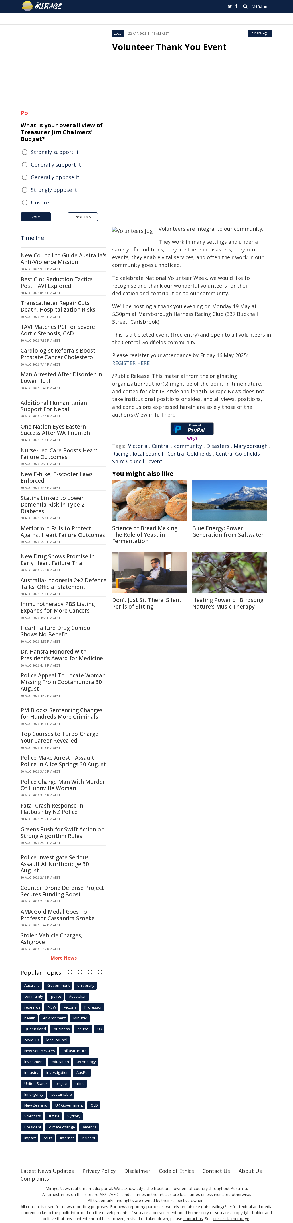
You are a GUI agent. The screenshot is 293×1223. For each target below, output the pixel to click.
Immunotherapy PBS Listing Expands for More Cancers (58, 607)
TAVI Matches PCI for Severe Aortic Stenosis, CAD (58, 330)
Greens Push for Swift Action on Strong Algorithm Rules (62, 833)
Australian (78, 996)
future (54, 1116)
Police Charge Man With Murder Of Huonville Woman (63, 785)
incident (88, 1137)
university (85, 985)
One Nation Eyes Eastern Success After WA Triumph (55, 430)
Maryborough (251, 445)
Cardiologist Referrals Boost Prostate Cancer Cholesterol (58, 354)
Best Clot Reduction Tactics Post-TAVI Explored (57, 283)
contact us (193, 1218)
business (62, 1028)
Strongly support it (55, 152)
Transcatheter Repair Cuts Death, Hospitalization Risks (58, 306)
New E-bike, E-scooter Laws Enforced (57, 477)
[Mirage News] (44, 6)
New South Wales (39, 1050)
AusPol (82, 1072)
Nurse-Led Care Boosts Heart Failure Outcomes (59, 454)
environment (54, 1018)
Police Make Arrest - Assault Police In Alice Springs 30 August (63, 761)
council (84, 1028)
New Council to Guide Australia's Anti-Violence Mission (63, 259)
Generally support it (56, 164)
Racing (120, 453)
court (47, 1137)
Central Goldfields (189, 453)
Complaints (35, 1178)
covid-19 (31, 1039)
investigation (57, 1072)
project (62, 1083)
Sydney (73, 1116)
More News (64, 958)
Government (58, 985)
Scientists (32, 1116)
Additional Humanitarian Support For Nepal (54, 406)
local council (148, 453)
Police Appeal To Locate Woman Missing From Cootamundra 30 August (63, 682)
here (169, 414)
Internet (67, 1137)
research (32, 1007)
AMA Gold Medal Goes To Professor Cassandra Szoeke (58, 915)
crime (80, 1083)
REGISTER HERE (131, 363)
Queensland (35, 1028)
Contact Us (216, 1170)
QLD (94, 1105)
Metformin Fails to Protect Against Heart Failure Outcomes (63, 532)
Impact (30, 1137)
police (56, 996)
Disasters (217, 445)
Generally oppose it (55, 177)
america (90, 1127)
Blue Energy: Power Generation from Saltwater (228, 531)
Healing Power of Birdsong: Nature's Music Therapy (228, 603)
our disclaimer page (231, 1218)
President (32, 1127)
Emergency (33, 1094)
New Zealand (35, 1105)
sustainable (61, 1094)
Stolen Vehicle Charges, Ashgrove (51, 939)
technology (86, 1061)
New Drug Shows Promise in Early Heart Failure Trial (58, 560)
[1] (226, 1206)
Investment (34, 1061)
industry (31, 1072)
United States (36, 1083)
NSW (52, 1007)
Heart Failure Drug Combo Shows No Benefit (55, 631)
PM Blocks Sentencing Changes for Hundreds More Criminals (61, 713)
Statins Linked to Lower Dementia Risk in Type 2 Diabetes (52, 504)
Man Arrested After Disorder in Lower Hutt (61, 378)
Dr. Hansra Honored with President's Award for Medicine (62, 655)
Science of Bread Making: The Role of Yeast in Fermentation (145, 534)
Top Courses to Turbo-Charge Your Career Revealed (59, 737)
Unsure (40, 202)
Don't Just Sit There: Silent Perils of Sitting (146, 603)
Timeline (32, 238)
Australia (32, 985)
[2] (231, 1206)
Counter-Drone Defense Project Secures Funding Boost (62, 891)
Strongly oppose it (54, 189)
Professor (93, 1007)
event (155, 461)
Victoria (137, 445)
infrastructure (75, 1050)
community (188, 445)
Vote (35, 217)
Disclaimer (137, 1170)
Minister (80, 1018)
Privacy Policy (99, 1170)
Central (161, 445)
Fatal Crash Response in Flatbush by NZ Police (52, 809)
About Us (250, 1170)
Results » (82, 217)
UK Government (69, 1105)
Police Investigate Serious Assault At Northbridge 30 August (55, 864)
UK (99, 1028)
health (29, 1018)
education (60, 1061)
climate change (62, 1127)
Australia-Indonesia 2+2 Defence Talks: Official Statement (63, 584)
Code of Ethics (176, 1170)
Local (118, 33)
